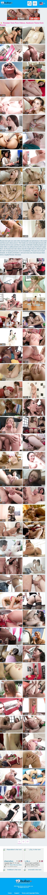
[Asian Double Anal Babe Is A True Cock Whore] (11, 566)
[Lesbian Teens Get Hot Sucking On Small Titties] (11, 319)
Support (16, 893)
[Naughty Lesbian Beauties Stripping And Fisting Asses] (34, 158)
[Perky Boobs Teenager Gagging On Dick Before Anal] (34, 724)
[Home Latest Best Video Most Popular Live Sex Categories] (35, 3)
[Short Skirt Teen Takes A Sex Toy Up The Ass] (34, 337)
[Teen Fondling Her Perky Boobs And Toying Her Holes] (11, 636)
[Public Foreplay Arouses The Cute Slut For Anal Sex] (34, 689)
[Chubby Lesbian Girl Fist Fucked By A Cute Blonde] (34, 618)
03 (27, 841)
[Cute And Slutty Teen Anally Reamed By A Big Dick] (34, 601)
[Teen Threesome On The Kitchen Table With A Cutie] (34, 284)
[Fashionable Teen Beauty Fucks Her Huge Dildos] (11, 425)
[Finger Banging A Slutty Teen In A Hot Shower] (34, 390)
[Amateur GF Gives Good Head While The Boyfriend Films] (11, 229)
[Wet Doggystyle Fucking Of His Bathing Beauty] (11, 530)
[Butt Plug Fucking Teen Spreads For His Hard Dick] (34, 794)
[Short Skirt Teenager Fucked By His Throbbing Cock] (11, 407)
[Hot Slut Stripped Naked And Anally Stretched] (34, 319)
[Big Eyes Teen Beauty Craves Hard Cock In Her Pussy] (11, 548)
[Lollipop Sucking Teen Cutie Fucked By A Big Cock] (34, 176)
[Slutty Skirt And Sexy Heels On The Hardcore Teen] (11, 372)
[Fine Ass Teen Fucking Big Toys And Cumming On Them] (11, 812)
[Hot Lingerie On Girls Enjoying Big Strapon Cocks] (11, 513)
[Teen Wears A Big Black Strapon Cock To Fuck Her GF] (34, 88)
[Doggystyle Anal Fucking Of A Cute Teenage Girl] (11, 759)
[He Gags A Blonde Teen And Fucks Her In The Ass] (11, 193)
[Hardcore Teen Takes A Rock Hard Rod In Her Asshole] (34, 759)
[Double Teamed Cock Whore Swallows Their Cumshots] (34, 812)
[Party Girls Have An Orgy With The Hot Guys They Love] (11, 211)
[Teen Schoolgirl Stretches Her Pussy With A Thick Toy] (11, 141)
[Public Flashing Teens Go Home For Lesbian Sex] (11, 495)
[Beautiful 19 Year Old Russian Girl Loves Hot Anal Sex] (34, 654)
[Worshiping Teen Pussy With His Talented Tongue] (34, 460)
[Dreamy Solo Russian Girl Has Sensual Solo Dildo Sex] (11, 337)
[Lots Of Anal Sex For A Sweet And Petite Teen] (34, 193)
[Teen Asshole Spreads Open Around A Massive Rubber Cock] (34, 478)
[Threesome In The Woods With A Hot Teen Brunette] (11, 689)
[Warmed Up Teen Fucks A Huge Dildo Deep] (34, 671)
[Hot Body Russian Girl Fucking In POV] (11, 654)
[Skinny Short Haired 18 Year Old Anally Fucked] (11, 478)
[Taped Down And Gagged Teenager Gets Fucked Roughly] (11, 176)
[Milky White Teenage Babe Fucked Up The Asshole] (11, 123)
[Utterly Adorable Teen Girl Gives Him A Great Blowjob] (34, 70)
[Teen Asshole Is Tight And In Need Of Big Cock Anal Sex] (11, 460)
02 (23, 841)
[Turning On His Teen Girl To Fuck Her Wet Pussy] (11, 706)
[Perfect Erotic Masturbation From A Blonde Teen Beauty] (11, 742)
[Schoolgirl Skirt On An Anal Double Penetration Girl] (11, 284)
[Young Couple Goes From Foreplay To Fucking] (11, 390)
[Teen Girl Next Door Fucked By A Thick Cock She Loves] (11, 601)
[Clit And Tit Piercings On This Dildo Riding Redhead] (11, 794)
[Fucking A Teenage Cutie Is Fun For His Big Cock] (34, 105)
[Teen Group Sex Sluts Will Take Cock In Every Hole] (34, 407)
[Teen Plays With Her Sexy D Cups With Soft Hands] (34, 742)
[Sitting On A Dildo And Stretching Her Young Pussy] (11, 777)
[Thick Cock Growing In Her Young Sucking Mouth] (34, 636)
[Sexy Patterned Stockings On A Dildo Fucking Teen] (34, 266)
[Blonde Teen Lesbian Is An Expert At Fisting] (11, 724)
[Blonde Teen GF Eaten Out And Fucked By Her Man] (11, 671)
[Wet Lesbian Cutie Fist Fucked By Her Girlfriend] (34, 53)
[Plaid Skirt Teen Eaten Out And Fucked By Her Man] (11, 158)
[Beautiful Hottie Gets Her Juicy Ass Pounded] (34, 372)
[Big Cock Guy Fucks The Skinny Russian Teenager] (34, 706)
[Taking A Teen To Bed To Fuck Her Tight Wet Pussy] (11, 88)
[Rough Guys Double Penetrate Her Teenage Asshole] (11, 354)
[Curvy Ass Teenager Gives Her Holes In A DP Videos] (34, 830)
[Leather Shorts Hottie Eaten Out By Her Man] (11, 442)
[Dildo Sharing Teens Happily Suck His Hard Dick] (11, 302)
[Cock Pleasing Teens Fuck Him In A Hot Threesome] (34, 583)
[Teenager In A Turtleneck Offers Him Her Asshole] (34, 123)
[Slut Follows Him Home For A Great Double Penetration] (34, 141)
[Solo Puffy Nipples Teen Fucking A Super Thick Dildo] (34, 442)
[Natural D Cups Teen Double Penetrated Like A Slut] (34, 354)
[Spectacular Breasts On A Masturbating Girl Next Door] (34, 35)
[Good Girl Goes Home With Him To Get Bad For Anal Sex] (11, 830)
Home (10, 893)
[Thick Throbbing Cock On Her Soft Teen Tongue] (34, 513)
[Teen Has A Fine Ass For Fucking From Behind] (11, 53)
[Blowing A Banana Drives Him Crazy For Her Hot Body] (11, 583)
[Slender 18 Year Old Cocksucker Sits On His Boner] (34, 777)
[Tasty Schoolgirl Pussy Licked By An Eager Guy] (34, 530)
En (44, 3)
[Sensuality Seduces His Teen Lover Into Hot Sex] (34, 566)
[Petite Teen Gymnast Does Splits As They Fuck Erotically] (34, 302)
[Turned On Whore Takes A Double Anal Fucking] (11, 35)
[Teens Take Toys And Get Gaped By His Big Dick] (34, 425)
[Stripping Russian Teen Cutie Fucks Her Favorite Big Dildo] (34, 229)
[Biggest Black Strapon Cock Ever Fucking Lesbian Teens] (11, 105)
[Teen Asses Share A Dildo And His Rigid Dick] (11, 618)
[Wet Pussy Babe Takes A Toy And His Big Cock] (34, 548)
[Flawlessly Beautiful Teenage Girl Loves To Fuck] (34, 211)
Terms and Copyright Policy (30, 893)
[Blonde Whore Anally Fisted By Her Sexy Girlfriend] (11, 266)
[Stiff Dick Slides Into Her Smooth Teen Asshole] (34, 495)
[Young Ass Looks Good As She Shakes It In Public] (11, 70)
